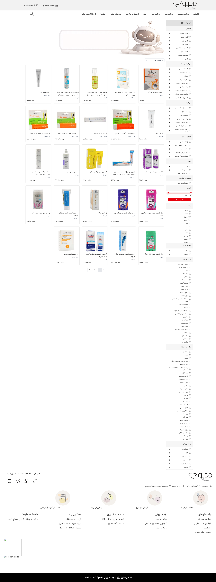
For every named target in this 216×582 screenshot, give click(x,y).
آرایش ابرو (185, 41)
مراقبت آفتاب (184, 73)
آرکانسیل (185, 220)
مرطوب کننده (184, 293)
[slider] (168, 193)
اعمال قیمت (179, 200)
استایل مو (185, 112)
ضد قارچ (185, 339)
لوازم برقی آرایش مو (182, 126)
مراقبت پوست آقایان (181, 91)
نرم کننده (185, 307)
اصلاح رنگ (184, 280)
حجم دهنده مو (183, 267)
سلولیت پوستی (183, 420)
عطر (144, 14)
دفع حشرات (184, 326)
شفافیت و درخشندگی (181, 314)
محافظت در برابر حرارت (180, 311)
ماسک (186, 76)
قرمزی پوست (184, 427)
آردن (187, 223)
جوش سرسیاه (184, 389)
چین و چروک (184, 364)
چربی (186, 355)
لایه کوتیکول (184, 423)
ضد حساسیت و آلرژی (181, 329)
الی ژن (186, 236)
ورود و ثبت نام (48, 5)
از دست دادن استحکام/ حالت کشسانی (178, 369)
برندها (102, 14)
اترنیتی (186, 214)
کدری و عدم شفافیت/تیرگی (179, 361)
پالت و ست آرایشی (182, 48)
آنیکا (187, 233)
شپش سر (185, 439)
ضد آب (186, 277)
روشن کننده (184, 286)
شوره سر (185, 398)
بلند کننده (185, 274)
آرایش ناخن (184, 52)
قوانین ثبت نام (204, 519)
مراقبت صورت (184, 80)
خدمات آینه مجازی (116, 523)
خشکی (186, 358)
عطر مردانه (185, 170)
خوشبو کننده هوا (183, 173)
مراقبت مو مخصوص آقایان (181, 130)
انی (187, 227)
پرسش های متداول (202, 532)
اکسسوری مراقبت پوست (180, 98)
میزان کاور (185, 456)
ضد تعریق (185, 320)
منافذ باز (185, 352)
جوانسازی (185, 342)
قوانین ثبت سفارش (202, 523)
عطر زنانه (185, 166)
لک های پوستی (183, 376)
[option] (154, 65)
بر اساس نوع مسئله (182, 83)
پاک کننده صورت (183, 69)
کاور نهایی (185, 460)
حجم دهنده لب (183, 296)
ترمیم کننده (184, 289)
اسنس (186, 230)
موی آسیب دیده (183, 392)
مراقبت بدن (155, 14)
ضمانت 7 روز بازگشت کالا (113, 519)
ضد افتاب (185, 449)
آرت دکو (185, 217)
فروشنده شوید (29, 5)
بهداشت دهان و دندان (181, 156)
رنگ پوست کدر (183, 379)
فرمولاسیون (184, 464)
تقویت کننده (184, 283)
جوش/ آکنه (184, 373)
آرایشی (196, 14)
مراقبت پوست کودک (181, 94)
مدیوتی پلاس (115, 14)
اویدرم (186, 242)
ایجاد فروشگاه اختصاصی (70, 523)
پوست (186, 254)
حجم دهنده (184, 323)
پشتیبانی (207, 528)
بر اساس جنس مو (182, 119)
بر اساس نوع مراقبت (182, 87)
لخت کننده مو (183, 304)
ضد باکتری (185, 336)
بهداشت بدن (184, 142)
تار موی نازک (184, 404)
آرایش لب (185, 44)
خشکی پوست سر (183, 411)
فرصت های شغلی (73, 519)
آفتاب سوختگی (183, 433)
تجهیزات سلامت (132, 14)
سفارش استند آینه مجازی (70, 528)
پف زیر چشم (184, 408)
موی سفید (185, 414)
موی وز (186, 386)
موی (187, 251)
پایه (187, 453)
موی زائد (185, 417)
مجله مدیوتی (161, 528)
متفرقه (186, 211)
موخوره (186, 395)
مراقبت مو (169, 14)
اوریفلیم (186, 239)
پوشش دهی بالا (183, 264)
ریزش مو (185, 401)
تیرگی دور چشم (183, 382)
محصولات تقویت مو (181, 108)
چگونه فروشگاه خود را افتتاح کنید (23, 519)
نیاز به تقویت (184, 430)
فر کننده (185, 271)
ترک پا (186, 436)
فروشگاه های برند (89, 14)
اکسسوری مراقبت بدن (181, 145)
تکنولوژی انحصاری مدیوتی (155, 523)
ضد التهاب (185, 333)
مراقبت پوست (183, 14)
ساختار (186, 467)
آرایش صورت (184, 34)
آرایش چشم (184, 37)
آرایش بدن (184, 59)
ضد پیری (185, 317)
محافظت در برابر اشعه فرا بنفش (180, 300)
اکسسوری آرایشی (183, 55)
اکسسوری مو (184, 115)
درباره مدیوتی (161, 519)
